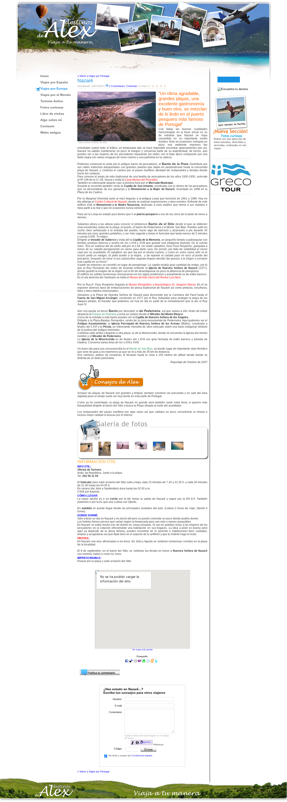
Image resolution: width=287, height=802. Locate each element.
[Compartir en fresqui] (148, 661)
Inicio (44, 76)
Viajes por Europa (53, 88)
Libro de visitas (52, 113)
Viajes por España (54, 82)
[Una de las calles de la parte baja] (104, 455)
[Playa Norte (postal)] (177, 448)
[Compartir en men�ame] (152, 661)
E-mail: (118, 705)
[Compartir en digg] (135, 661)
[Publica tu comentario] (99, 671)
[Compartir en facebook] (126, 661)
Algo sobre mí (51, 120)
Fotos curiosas (51, 107)
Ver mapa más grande (142, 650)
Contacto (47, 126)
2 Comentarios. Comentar (123, 86)
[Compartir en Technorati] (144, 661)
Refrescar (158, 744)
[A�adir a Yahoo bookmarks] (139, 661)
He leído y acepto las (130, 755)
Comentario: (115, 712)
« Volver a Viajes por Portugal (93, 76)
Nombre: (117, 699)
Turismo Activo (51, 101)
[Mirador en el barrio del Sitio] (141, 448)
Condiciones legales (141, 755)
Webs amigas (50, 132)
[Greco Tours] (231, 191)
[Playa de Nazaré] (123, 448)
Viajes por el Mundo (55, 95)
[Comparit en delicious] (131, 661)
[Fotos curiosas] (231, 155)
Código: (118, 748)
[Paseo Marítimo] (86, 451)
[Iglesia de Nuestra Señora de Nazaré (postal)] (159, 449)
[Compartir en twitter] (156, 661)
